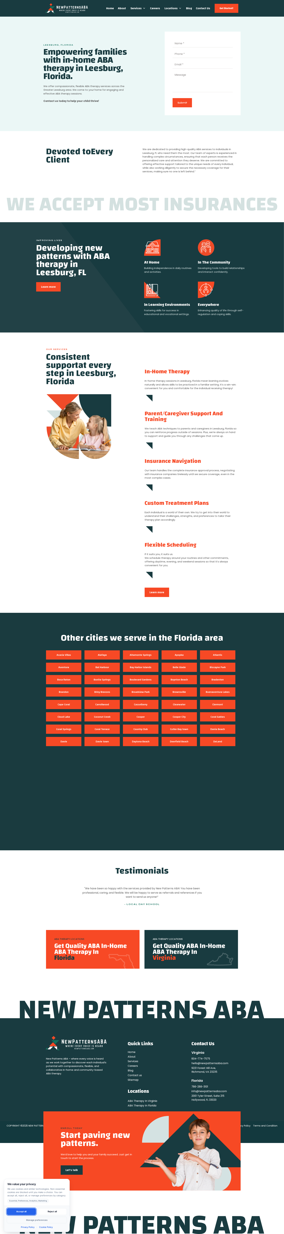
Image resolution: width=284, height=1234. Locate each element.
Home (110, 8)
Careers (155, 8)
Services (136, 8)
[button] (138, 8)
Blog (189, 8)
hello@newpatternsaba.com (209, 1063)
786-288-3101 (199, 1086)
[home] (67, 8)
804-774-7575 (200, 1058)
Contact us (135, 1075)
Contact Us (203, 8)
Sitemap (133, 1080)
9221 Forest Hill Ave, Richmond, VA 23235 (204, 1070)
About (122, 8)
